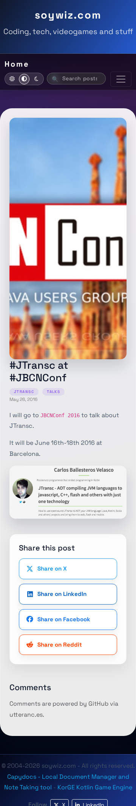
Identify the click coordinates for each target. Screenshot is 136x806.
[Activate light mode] (12, 79)
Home (17, 64)
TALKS (53, 391)
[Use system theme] (24, 79)
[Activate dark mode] (36, 79)
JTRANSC (24, 391)
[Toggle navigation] (120, 79)
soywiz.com (68, 15)
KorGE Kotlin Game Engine (94, 787)
